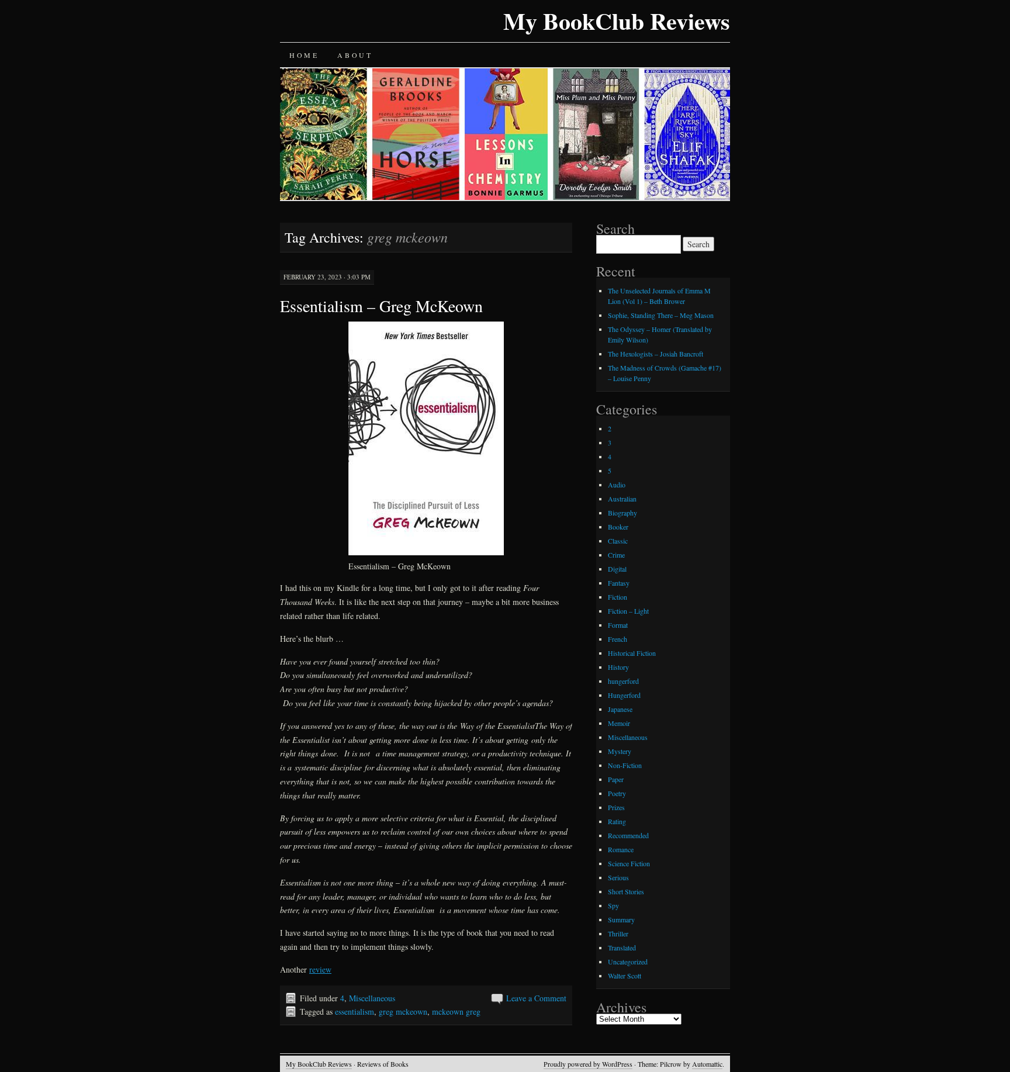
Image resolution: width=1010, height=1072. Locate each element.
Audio (616, 484)
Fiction (617, 596)
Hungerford (624, 695)
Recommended (628, 835)
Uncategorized (628, 961)
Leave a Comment (536, 998)
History (618, 667)
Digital (617, 568)
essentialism (354, 1011)
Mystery (619, 751)
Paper (616, 779)
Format (618, 625)
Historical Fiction (632, 653)
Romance (621, 849)
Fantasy (618, 582)
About (354, 55)
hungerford (623, 681)
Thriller (618, 933)
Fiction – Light (628, 610)
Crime (616, 554)
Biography (622, 512)
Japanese (620, 709)
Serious (618, 877)
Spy (613, 905)
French (617, 639)
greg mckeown (403, 1011)
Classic (618, 540)
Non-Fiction (625, 765)
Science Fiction (629, 863)
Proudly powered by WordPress (588, 1063)
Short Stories (626, 891)
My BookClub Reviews (616, 21)
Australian (622, 498)
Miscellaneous (372, 998)
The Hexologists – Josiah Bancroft (655, 353)
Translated (622, 947)
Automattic (707, 1063)
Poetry (617, 793)
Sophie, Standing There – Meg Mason (661, 315)
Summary (621, 919)
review (320, 969)
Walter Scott (624, 975)
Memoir (619, 723)
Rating (617, 821)
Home (304, 55)
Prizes (616, 807)
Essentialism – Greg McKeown (381, 306)
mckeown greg (456, 1011)
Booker (618, 526)
